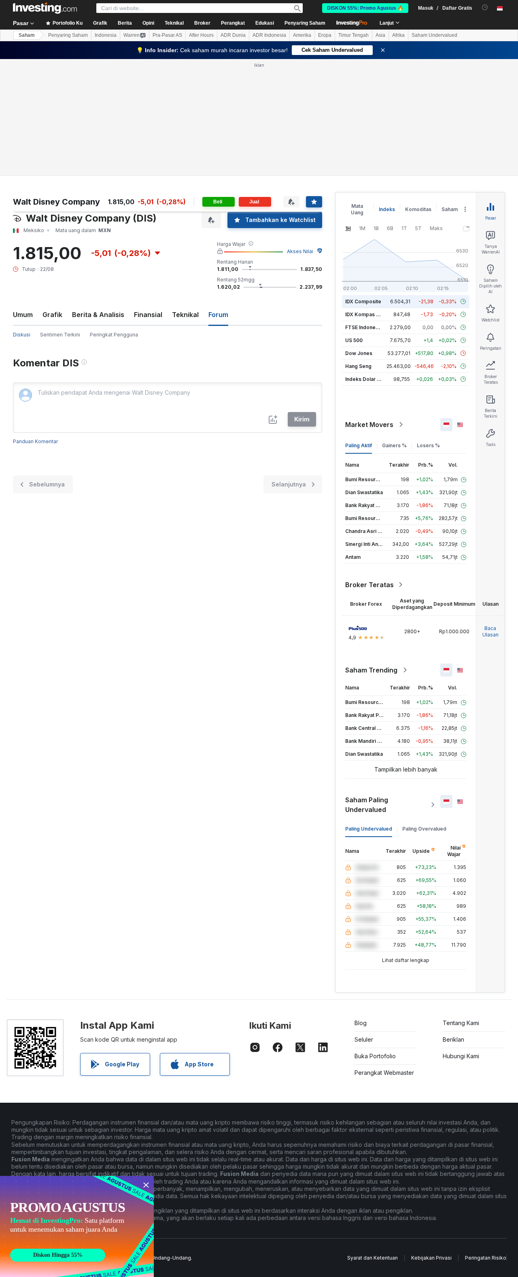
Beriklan (453, 1039)
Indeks (387, 209)
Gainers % (394, 445)
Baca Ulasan (490, 631)
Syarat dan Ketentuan (372, 1258)
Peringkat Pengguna (114, 335)
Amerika (302, 35)
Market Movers (369, 425)
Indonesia (106, 35)
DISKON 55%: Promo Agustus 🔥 (365, 8)
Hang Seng (358, 366)
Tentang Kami (461, 1022)
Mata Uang (357, 209)
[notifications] (485, 7)
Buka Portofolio (375, 1056)
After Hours (201, 35)
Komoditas (418, 209)
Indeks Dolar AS (364, 379)
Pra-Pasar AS (167, 35)
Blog (361, 1022)
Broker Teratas (369, 585)
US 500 (354, 340)
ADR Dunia (233, 35)
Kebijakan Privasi (431, 1258)
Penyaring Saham (304, 23)
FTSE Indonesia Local (371, 327)
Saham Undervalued (434, 35)
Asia (380, 35)
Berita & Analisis (98, 315)
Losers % (428, 445)
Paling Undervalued (368, 829)
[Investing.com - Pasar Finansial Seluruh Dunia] (45, 8)
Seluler (364, 1039)
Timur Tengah (353, 35)
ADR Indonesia (269, 35)
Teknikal (185, 315)
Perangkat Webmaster (384, 1072)
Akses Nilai (300, 251)
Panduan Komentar (35, 441)
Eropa (324, 35)
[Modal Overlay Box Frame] (77, 1226)
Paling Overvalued (424, 829)
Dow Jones (358, 353)
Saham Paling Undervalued (366, 805)
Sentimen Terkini (60, 335)
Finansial (148, 315)
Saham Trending (371, 670)
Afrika (398, 35)
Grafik (52, 315)
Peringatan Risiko (485, 1258)
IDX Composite (363, 301)
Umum (23, 315)
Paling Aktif (358, 445)
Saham (27, 35)
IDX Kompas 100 (364, 314)
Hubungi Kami (461, 1056)
